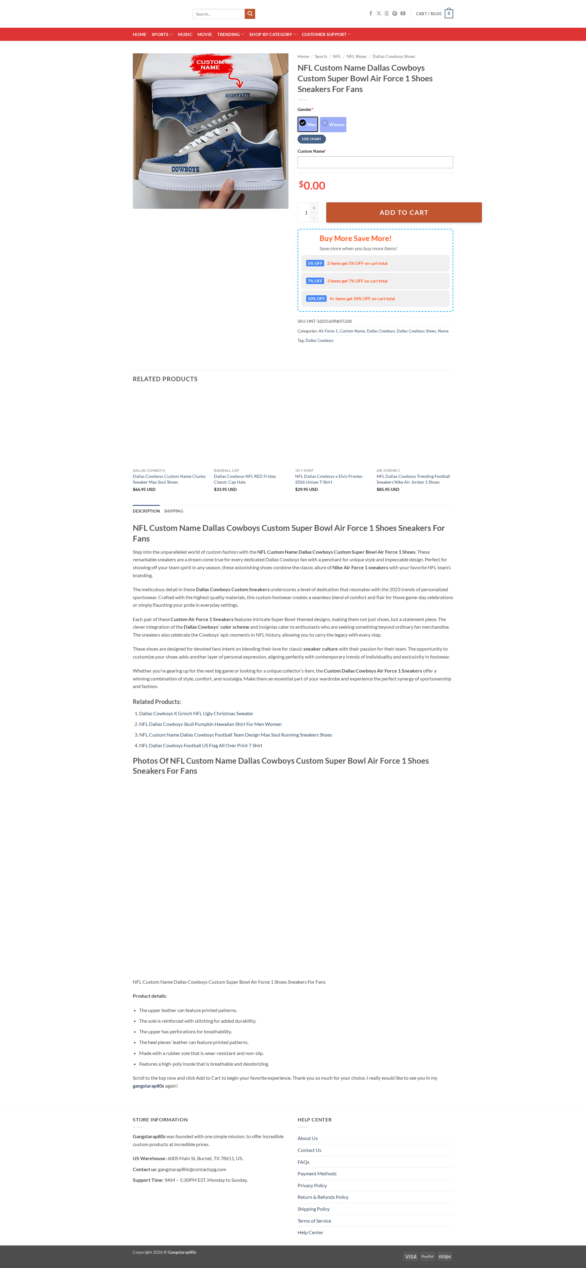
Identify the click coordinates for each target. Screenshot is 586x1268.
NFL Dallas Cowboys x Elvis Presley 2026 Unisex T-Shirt (328, 479)
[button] (434, 14)
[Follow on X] (378, 13)
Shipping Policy (314, 1209)
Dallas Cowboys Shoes (394, 56)
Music (185, 34)
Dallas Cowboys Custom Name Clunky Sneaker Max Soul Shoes (169, 479)
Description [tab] (146, 511)
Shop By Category (270, 34)
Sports (160, 34)
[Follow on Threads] (386, 13)
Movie (204, 34)
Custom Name (312, 151)
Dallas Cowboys (381, 331)
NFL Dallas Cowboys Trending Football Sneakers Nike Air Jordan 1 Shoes (413, 479)
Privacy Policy (312, 1185)
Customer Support (324, 34)
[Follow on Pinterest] (394, 13)
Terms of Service (314, 1221)
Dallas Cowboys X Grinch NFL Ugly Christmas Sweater (196, 713)
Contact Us (309, 1150)
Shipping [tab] (173, 511)
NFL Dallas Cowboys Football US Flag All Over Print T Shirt (200, 745)
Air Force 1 (328, 331)
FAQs (303, 1162)
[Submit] (250, 14)
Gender (305, 109)
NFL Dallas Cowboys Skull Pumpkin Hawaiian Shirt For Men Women (210, 724)
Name (443, 331)
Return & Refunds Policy (323, 1197)
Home (139, 34)
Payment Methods (317, 1173)
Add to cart (404, 212)
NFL (337, 56)
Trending (228, 34)
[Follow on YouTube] (402, 13)
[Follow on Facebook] (370, 13)
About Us (308, 1138)
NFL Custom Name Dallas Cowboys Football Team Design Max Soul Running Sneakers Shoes (235, 734)
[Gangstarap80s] (158, 14)
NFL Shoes (357, 56)
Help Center (310, 1232)
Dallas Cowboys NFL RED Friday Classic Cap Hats (245, 479)
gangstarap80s (148, 1086)
